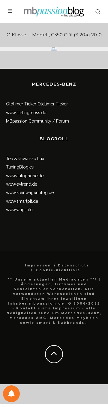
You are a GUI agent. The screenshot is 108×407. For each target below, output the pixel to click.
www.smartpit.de (22, 201)
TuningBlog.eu (20, 167)
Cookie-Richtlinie (58, 270)
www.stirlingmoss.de (26, 112)
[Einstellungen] (11, 393)
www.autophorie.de (25, 175)
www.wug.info (19, 209)
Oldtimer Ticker (21, 104)
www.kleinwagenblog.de (30, 192)
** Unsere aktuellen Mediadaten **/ (52, 279)
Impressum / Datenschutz (57, 265)
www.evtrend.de (21, 184)
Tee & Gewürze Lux (25, 158)
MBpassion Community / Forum (37, 121)
